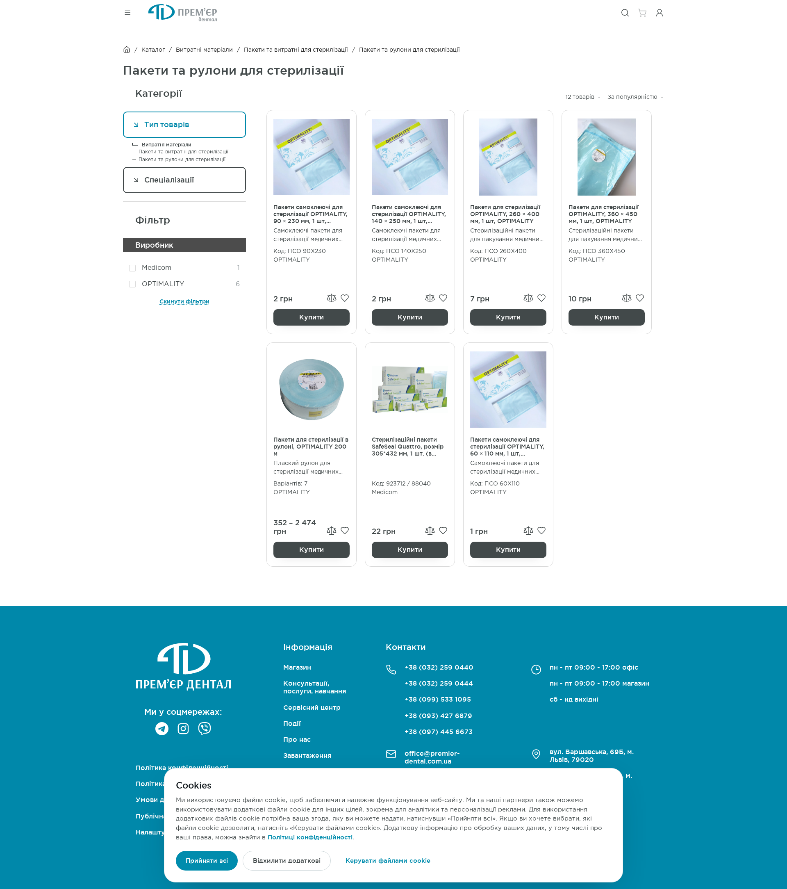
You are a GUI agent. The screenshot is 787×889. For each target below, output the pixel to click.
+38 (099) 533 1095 (438, 699)
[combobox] (583, 97)
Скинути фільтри (184, 301)
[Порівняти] (331, 297)
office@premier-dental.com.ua (432, 757)
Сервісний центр (312, 707)
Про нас (297, 739)
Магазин (297, 667)
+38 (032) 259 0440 (439, 667)
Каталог (153, 50)
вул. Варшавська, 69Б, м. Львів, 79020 (592, 755)
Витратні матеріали (204, 50)
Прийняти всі (207, 860)
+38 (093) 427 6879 (438, 715)
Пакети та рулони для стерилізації (182, 159)
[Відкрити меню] (127, 13)
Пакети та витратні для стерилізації (296, 50)
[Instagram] (183, 728)
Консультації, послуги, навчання (314, 687)
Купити (311, 317)
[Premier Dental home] (182, 12)
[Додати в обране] (345, 298)
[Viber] (204, 728)
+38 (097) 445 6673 (439, 731)
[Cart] (642, 12)
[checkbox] (132, 268)
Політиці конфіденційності (310, 837)
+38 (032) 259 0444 (439, 683)
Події (292, 723)
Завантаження (307, 755)
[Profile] (659, 12)
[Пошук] (625, 12)
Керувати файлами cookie (388, 860)
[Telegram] (161, 728)
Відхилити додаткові (287, 860)
